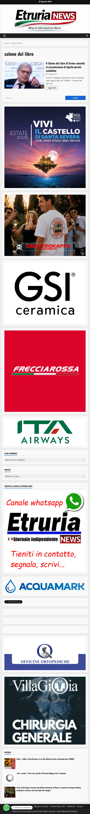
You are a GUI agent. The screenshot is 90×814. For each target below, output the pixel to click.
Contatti (79, 806)
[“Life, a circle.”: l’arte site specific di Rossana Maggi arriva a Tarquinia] (9, 777)
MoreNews (62, 811)
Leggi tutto (53, 88)
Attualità (10, 86)
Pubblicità (71, 806)
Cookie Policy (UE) (57, 806)
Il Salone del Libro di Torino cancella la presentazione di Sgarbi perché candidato (24, 75)
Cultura (7, 752)
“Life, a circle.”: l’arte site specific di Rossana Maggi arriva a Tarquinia (41, 773)
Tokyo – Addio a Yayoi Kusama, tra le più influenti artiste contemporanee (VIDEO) (45, 759)
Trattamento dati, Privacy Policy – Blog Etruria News (27, 806)
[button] (4, 35)
